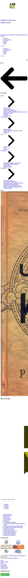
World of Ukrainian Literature (10, 110)
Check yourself (4, 117)
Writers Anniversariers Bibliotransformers (12, 186)
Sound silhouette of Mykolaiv (10, 181)
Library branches (4, 561)
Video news (6, 149)
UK (2, 46)
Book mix (5, 114)
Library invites (6, 146)
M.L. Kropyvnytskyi (10, 20)
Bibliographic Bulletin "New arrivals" (12, 162)
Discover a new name (8, 109)
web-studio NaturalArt (12, 558)
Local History (4, 168)
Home (2, 560)
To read (2, 95)
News (2, 134)
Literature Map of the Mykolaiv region (12, 185)
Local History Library (8, 180)
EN (3, 46)
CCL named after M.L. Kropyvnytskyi (15, 555)
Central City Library (6, 22)
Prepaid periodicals (7, 166)
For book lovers (4, 567)
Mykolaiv (3, 20)
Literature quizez (7, 129)
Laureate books (6, 108)
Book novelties (6, 165)
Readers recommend (8, 113)
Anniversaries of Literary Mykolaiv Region (13, 183)
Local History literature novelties (10, 164)
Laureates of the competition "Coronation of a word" (15, 111)
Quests (5, 133)
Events (5, 148)
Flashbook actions (7, 188)
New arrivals (3, 150)
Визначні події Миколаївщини (10, 184)
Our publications (7, 115)
